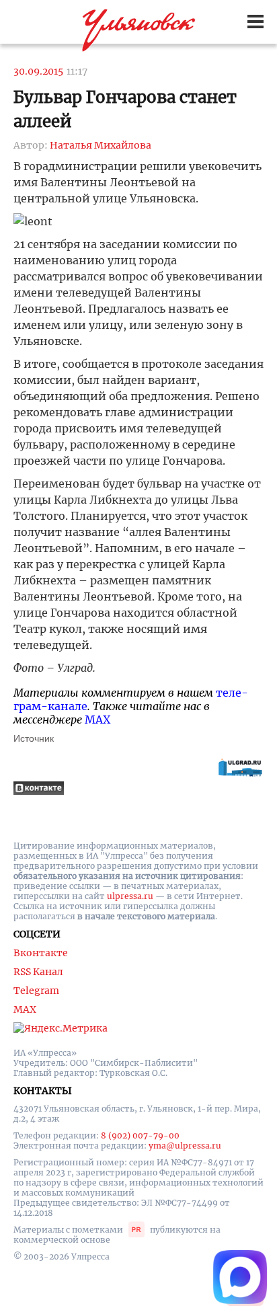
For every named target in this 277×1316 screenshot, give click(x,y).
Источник (33, 738)
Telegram (36, 990)
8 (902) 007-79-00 (140, 1135)
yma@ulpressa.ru (185, 1145)
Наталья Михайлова (100, 145)
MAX (97, 719)
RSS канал (38, 972)
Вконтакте (40, 953)
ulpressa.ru (130, 896)
